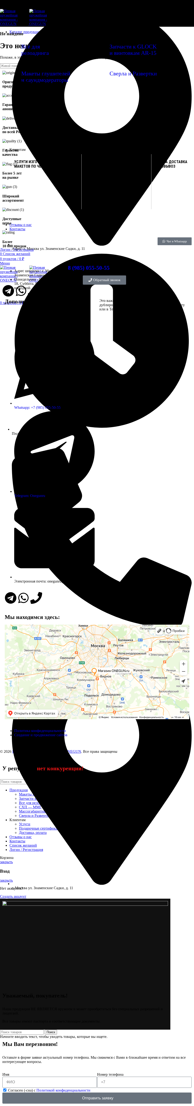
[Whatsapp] (23, 598)
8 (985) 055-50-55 (89, 268)
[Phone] (36, 598)
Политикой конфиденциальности (63, 1090)
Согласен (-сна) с (49, 1090)
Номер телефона (110, 1074)
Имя (5, 1074)
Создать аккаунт (13, 896)
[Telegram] (11, 598)
